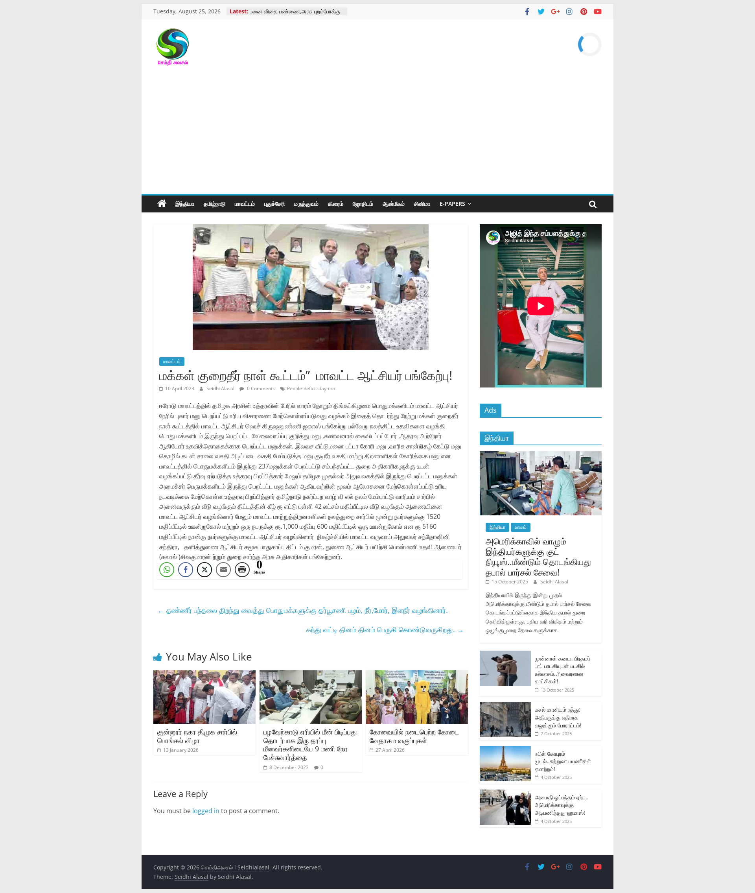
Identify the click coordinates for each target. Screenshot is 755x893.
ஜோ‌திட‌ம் (363, 203)
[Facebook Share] (185, 569)
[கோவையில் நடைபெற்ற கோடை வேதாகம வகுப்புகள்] (417, 675)
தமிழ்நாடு (214, 203)
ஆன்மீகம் (394, 203)
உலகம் (521, 527)
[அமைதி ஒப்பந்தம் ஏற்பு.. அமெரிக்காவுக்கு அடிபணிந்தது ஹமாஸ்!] (505, 793)
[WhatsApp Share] (166, 569)
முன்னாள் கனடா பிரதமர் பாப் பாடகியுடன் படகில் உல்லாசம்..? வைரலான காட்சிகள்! (562, 670)
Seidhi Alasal (221, 388)
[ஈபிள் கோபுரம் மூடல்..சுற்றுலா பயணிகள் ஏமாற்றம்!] (505, 750)
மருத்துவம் (306, 203)
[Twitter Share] (204, 569)
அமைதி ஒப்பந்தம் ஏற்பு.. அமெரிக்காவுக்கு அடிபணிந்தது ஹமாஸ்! (562, 804)
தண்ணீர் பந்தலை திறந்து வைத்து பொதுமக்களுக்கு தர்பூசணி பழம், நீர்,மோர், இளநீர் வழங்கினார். (302, 610)
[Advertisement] (377, 135)
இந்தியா (184, 203)
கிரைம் (335, 203)
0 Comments (260, 388)
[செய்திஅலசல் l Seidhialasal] (162, 204)
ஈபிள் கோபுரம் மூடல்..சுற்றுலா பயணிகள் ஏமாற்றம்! (563, 761)
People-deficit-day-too (311, 388)
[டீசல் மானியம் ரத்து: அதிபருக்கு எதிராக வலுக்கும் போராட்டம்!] (505, 706)
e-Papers (452, 203)
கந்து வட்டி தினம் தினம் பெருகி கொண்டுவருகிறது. (385, 629)
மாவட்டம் (245, 203)
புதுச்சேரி (274, 203)
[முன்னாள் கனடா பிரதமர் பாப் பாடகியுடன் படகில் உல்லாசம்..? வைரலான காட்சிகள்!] (505, 655)
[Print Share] (242, 569)
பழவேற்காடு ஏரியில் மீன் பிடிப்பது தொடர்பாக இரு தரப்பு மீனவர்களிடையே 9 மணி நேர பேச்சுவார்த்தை (310, 744)
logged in (205, 810)
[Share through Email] (223, 569)
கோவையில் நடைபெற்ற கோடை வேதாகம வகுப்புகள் (414, 736)
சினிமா (422, 203)
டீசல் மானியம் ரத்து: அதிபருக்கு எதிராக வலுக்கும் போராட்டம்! (558, 717)
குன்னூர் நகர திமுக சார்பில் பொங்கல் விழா (197, 736)
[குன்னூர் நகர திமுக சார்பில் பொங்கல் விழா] (204, 675)
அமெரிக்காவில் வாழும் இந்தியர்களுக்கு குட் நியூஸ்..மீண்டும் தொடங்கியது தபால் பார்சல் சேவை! (538, 556)
